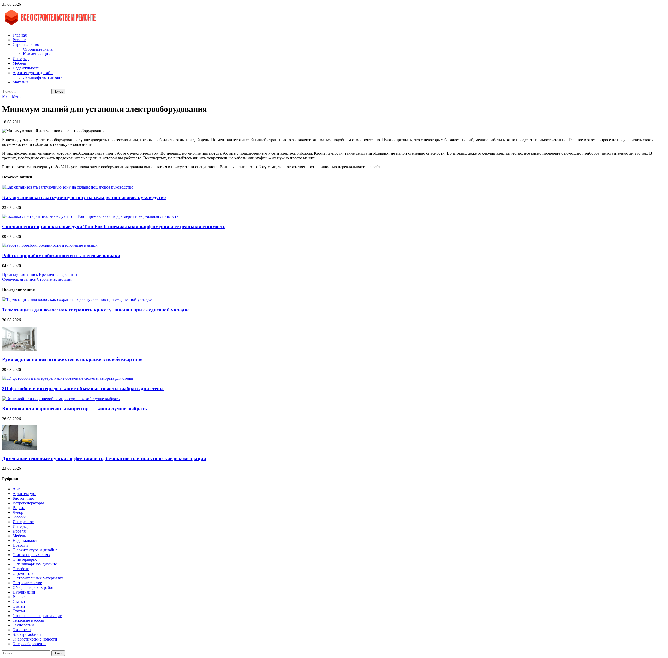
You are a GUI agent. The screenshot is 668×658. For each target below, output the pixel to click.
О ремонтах (23, 573)
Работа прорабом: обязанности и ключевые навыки (61, 255)
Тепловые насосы (28, 620)
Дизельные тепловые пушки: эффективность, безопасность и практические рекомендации (104, 458)
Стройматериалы (38, 49)
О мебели (21, 568)
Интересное (23, 522)
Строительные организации (37, 615)
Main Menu (11, 96)
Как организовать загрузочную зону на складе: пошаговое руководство (84, 197)
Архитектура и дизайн (33, 72)
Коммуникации (37, 54)
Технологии (23, 625)
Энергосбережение (29, 644)
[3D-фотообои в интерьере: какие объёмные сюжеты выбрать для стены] (67, 378)
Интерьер (21, 58)
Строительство (26, 44)
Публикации (24, 592)
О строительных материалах (38, 578)
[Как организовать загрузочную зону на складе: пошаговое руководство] (67, 187)
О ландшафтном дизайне (35, 564)
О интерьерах (25, 559)
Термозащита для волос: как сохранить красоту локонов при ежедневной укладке (95, 309)
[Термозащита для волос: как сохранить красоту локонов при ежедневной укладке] (77, 299)
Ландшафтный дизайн (43, 77)
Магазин (20, 82)
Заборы (19, 517)
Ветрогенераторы (28, 503)
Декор (18, 512)
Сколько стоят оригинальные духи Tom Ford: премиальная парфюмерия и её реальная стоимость (113, 226)
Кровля (19, 531)
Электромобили (27, 634)
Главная (20, 35)
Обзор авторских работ (33, 587)
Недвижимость (26, 68)
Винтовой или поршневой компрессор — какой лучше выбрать (74, 408)
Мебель (19, 63)
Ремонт (19, 40)
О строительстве (27, 583)
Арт (16, 489)
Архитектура (24, 493)
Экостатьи (22, 629)
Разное (19, 597)
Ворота (19, 507)
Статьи (19, 601)
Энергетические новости (35, 639)
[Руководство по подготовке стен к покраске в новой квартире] (19, 349)
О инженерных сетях (31, 554)
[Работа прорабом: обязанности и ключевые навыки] (50, 245)
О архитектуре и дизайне (35, 550)
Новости (20, 545)
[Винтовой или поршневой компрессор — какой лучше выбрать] (61, 398)
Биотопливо (23, 498)
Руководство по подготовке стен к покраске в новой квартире (72, 359)
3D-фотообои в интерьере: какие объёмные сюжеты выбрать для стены (83, 388)
